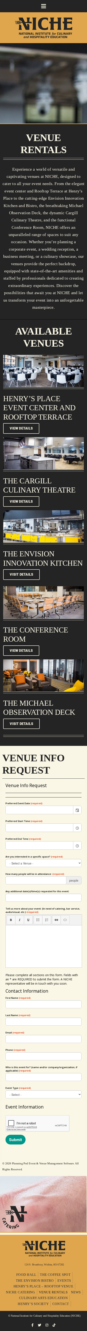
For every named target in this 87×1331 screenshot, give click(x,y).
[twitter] (39, 1325)
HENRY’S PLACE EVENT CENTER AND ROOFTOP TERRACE (39, 407)
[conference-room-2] (43, 588)
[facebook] (32, 1325)
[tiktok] (54, 1325)
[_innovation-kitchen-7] (43, 512)
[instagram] (46, 1325)
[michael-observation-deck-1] (43, 661)
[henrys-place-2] (43, 356)
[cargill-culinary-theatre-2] (43, 438)
